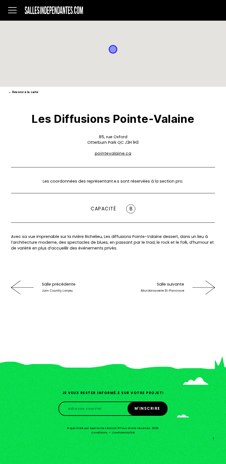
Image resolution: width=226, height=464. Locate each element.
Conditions (99, 432)
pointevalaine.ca (113, 153)
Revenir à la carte (23, 92)
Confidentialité (123, 432)
